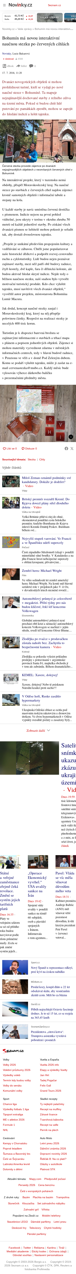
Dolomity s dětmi (12, 1169)
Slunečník (13, 1203)
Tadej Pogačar (48, 1080)
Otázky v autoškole (51, 1164)
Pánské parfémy (36, 1233)
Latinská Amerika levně (16, 1164)
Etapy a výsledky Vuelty (53, 1069)
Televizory (35, 1227)
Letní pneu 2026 (49, 1143)
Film (24, 575)
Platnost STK (47, 1169)
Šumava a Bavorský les (16, 1153)
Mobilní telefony (51, 1215)
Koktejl (25, 652)
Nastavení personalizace (48, 1255)
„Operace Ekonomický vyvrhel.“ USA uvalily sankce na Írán (37, 884)
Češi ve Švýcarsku (13, 1158)
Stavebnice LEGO (17, 1221)
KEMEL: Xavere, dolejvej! (40, 675)
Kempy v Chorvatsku (15, 1143)
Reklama (39, 1247)
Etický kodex (39, 1251)
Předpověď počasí (55, 1178)
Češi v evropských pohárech (36, 1191)
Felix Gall (45, 1085)
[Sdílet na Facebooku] (66, 448)
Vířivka (45, 1209)
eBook (10, 66)
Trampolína (62, 1197)
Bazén (26, 1197)
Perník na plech (49, 1130)
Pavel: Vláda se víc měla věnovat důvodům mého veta (65, 882)
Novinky (6, 53)
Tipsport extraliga (13, 1114)
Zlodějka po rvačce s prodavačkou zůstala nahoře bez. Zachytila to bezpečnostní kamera (45, 642)
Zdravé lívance (48, 1114)
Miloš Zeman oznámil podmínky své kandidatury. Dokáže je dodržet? (46, 479)
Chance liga (10, 1104)
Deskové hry (19, 1227)
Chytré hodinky (52, 1227)
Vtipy (24, 490)
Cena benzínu (46, 1185)
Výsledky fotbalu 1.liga (16, 1109)
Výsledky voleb (11, 1075)
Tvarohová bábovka (51, 1119)
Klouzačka (28, 1203)
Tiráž (61, 1247)
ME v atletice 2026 (14, 1119)
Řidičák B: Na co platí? (53, 1158)
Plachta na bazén (43, 1197)
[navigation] (4, 5)
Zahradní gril (31, 1209)
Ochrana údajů (58, 1251)
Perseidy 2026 (26, 1185)
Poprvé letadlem (12, 1148)
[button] (38, 141)
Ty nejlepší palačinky (52, 1104)
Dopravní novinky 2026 (53, 1153)
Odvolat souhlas (22, 1255)
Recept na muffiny (50, 1109)
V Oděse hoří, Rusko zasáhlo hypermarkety (41, 698)
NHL (5, 1130)
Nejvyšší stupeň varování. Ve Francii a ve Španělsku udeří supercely (46, 540)
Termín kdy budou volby (17, 1080)
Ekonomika (28, 615)
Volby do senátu (12, 1085)
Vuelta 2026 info (49, 1064)
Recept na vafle (49, 1124)
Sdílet (24, 66)
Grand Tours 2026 (50, 1090)
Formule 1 (9, 1124)
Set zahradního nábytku (51, 1203)
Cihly (42, 459)
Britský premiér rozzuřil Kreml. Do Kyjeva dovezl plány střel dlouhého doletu (46, 503)
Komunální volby (12, 1090)
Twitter (27, 1247)
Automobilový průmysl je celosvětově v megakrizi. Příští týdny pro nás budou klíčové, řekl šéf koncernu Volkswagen (47, 604)
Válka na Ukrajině (31, 512)
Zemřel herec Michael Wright (42, 570)
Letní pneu (60, 1221)
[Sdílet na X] (72, 448)
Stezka (32, 459)
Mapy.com (35, 1178)
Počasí (25, 547)
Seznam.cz (54, 5)
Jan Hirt (44, 1075)
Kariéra (51, 1247)
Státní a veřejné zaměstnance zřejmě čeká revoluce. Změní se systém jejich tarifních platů (10, 891)
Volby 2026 (9, 1064)
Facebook (14, 1247)
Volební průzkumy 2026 (16, 1069)
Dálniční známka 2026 (53, 1148)
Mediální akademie (18, 1251)
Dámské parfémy (41, 1221)
